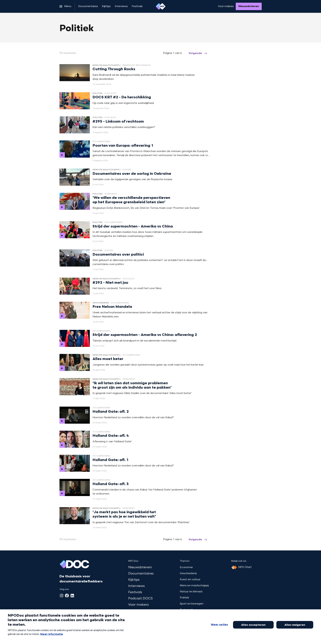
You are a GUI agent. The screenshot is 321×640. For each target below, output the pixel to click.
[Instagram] (61, 596)
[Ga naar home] (161, 6)
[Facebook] (67, 596)
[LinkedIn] (72, 596)
